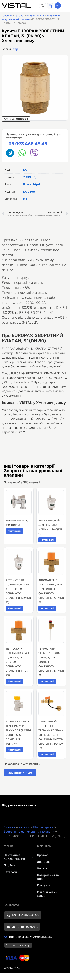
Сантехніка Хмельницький (14, 857)
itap (15, 49)
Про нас (43, 855)
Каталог (19, 15)
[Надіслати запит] (58, 5)
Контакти (44, 885)
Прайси (9, 865)
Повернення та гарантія (48, 877)
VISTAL (16, 5)
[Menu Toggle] (65, 6)
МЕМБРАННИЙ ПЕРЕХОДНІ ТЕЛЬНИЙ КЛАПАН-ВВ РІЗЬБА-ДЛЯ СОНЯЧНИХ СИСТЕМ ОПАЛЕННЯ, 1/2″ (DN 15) (51, 735)
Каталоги (10, 872)
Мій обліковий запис (47, 893)
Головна (7, 15)
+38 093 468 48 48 (26, 143)
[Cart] (50, 6)
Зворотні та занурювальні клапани (29, 831)
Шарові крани (35, 15)
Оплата (42, 868)
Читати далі (14, 531)
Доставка (44, 862)
